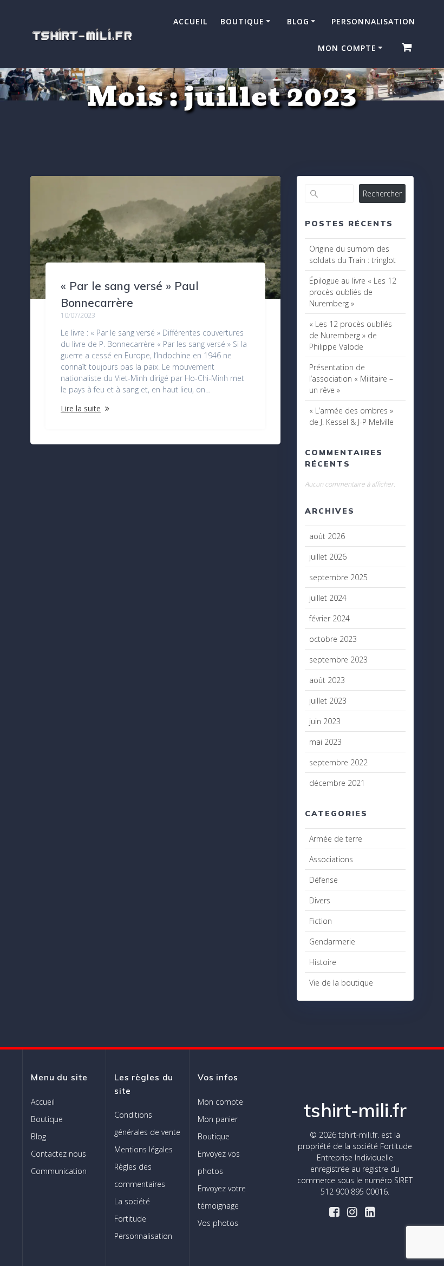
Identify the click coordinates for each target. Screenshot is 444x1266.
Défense (323, 880)
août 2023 (327, 680)
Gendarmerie (332, 941)
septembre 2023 (338, 659)
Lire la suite (81, 408)
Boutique (242, 21)
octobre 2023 (333, 639)
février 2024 (329, 618)
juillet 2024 (328, 598)
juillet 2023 (328, 701)
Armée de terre (335, 839)
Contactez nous (58, 1154)
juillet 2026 (328, 557)
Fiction (320, 921)
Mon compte (347, 48)
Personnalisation (373, 21)
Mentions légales (143, 1149)
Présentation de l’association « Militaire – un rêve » (351, 378)
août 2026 (327, 536)
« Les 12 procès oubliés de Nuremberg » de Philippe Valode (350, 335)
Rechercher (382, 193)
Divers (319, 900)
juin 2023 (325, 721)
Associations (331, 859)
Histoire (322, 962)
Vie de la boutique (341, 983)
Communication (59, 1171)
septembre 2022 (338, 762)
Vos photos (218, 1223)
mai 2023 (325, 742)
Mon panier (218, 1119)
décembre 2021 (337, 783)
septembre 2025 (338, 577)
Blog (298, 21)
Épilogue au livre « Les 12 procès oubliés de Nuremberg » (352, 292)
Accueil (190, 21)
